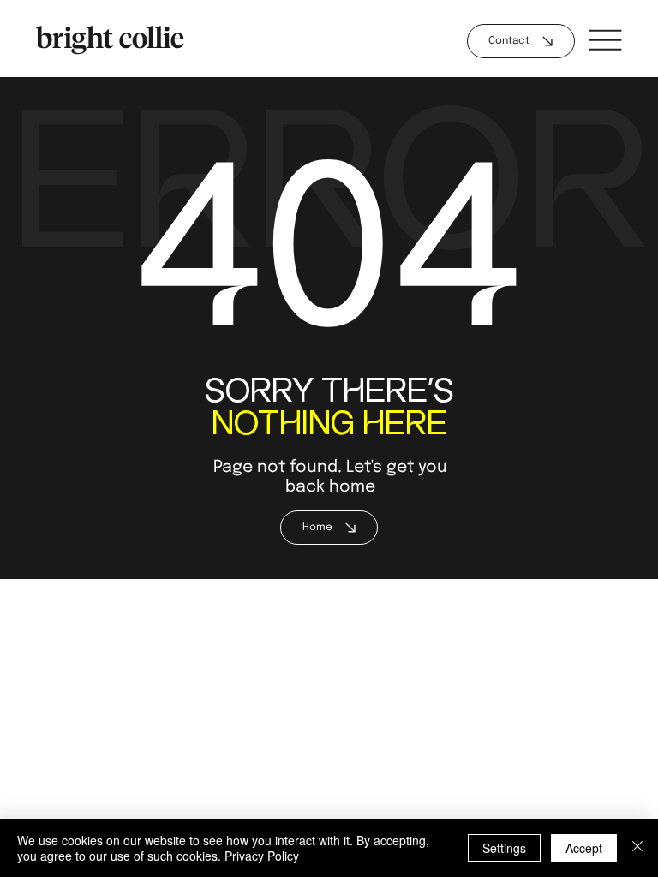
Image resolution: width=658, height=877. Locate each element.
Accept (583, 847)
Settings (504, 847)
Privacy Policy (261, 855)
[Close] (637, 847)
